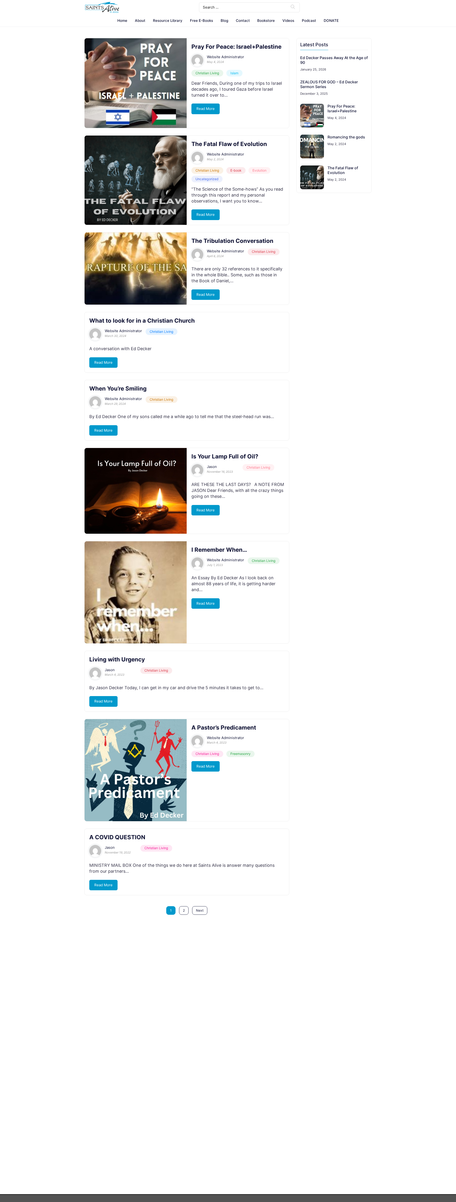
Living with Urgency (117, 659)
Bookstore (266, 20)
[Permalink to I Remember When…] (136, 592)
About (140, 20)
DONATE (331, 20)
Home (122, 20)
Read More (205, 108)
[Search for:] (249, 7)
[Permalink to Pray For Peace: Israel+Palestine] (136, 83)
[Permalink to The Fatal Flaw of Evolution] (136, 180)
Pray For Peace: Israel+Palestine (236, 46)
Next (200, 910)
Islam (234, 73)
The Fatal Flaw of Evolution (229, 144)
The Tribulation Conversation (232, 240)
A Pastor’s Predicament (223, 727)
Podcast (309, 20)
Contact (243, 20)
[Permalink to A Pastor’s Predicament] (136, 770)
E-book (236, 170)
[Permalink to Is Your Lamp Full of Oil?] (136, 491)
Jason (212, 466)
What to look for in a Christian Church (142, 320)
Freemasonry (240, 754)
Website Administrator (225, 57)
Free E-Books (201, 20)
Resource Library (167, 20)
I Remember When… (219, 549)
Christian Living (207, 73)
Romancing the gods (346, 137)
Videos (288, 20)
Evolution (259, 170)
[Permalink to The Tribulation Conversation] (136, 268)
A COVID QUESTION (117, 837)
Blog (224, 20)
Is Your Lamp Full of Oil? (224, 456)
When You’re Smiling (118, 388)
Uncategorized (206, 179)
